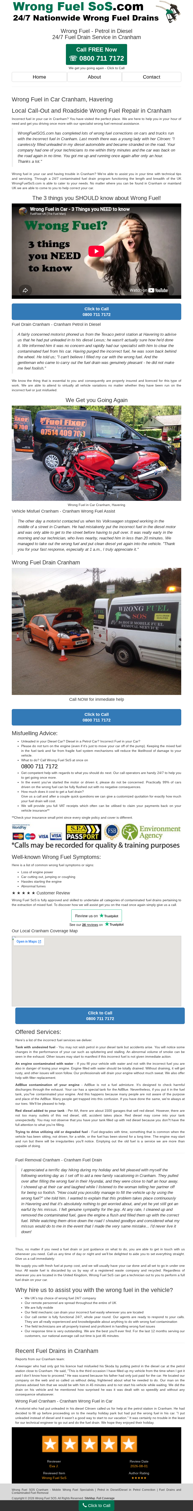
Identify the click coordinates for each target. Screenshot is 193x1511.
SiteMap (89, 1498)
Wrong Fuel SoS (54, 1478)
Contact (151, 77)
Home (39, 77)
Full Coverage (105, 1498)
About (94, 77)
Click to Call (98, 1505)
